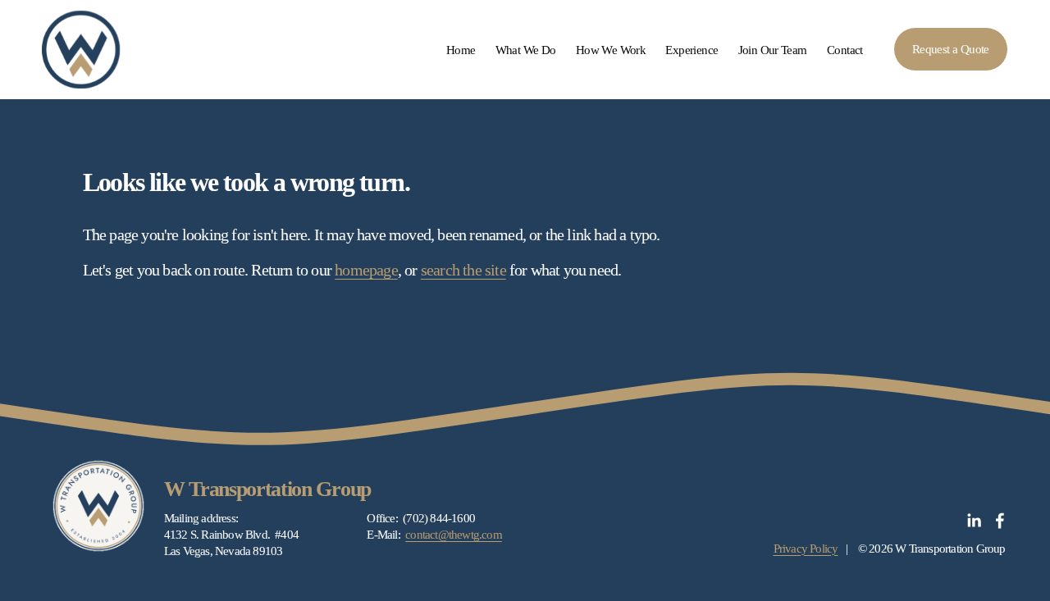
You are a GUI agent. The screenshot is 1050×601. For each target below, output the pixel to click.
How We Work (611, 50)
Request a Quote (950, 49)
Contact (845, 50)
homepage (366, 270)
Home (461, 50)
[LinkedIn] (974, 520)
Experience (691, 50)
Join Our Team (772, 50)
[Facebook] (1000, 520)
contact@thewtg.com (453, 534)
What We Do (525, 50)
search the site (463, 270)
